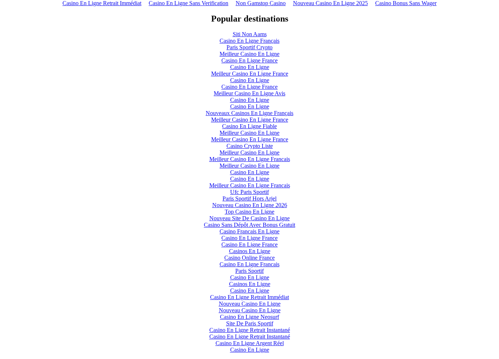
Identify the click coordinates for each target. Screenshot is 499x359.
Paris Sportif (249, 271)
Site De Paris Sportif (249, 323)
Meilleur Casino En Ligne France (249, 73)
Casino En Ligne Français (249, 41)
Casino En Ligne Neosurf (249, 317)
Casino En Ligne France (249, 60)
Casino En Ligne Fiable (249, 126)
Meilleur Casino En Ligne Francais (249, 159)
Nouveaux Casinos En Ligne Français (249, 113)
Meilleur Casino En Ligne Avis (249, 93)
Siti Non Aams (250, 34)
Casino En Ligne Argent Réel (250, 343)
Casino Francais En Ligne (249, 231)
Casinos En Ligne (249, 251)
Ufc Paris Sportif (249, 192)
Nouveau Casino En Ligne (250, 304)
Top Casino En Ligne (249, 212)
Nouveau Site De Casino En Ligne (249, 218)
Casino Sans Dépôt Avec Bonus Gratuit (249, 225)
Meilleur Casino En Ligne (249, 54)
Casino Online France (249, 258)
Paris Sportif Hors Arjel (249, 198)
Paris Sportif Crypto (249, 47)
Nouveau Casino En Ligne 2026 (249, 205)
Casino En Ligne (249, 67)
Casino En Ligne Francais (249, 264)
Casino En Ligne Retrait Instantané (249, 330)
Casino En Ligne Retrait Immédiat (249, 297)
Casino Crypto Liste (249, 146)
